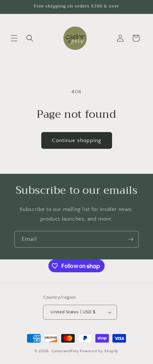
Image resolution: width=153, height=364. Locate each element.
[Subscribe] (130, 239)
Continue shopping (76, 140)
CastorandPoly (65, 351)
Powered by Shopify (99, 351)
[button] (14, 38)
